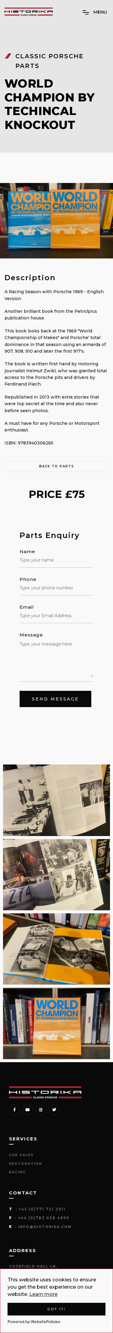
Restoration (25, 1164)
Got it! (56, 1309)
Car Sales (21, 1155)
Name (27, 551)
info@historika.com (45, 1227)
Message (31, 635)
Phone (28, 579)
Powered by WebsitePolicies (34, 1321)
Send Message (55, 699)
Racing (17, 1172)
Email (27, 607)
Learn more (43, 1294)
